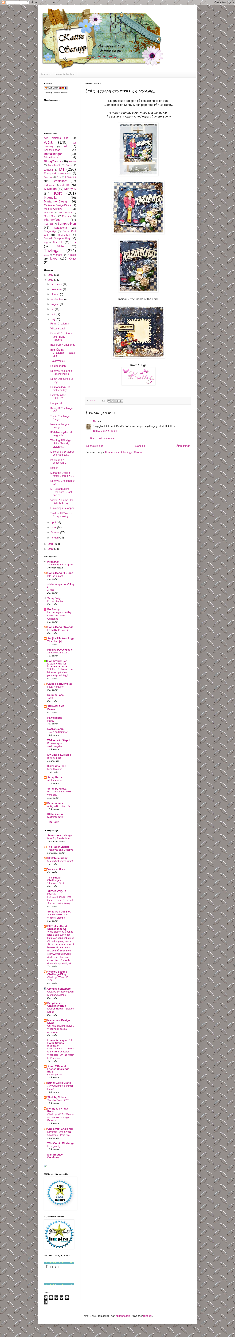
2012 (51, 279)
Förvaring (70, 177)
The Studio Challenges (54, 879)
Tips (73, 242)
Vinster (72, 254)
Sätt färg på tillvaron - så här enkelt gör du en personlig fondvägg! (60, 672)
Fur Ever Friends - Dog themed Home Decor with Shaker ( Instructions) (60, 900)
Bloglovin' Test (54, 757)
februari (55, 532)
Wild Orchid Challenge (60, 1143)
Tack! (50, 698)
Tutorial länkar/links (65, 74)
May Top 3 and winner (58, 838)
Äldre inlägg (183, 446)
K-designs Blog (56, 766)
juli (53, 309)
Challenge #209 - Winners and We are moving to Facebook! (60, 1117)
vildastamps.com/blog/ (60, 585)
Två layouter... (58, 361)
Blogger (147, 1316)
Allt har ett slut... (55, 780)
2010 (51, 548)
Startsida (45, 74)
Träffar (60, 246)
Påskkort (48, 224)
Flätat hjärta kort (55, 686)
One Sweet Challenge (60, 1128)
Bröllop (72, 161)
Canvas (48, 169)
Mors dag (67, 216)
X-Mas (50, 589)
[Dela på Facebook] (118, 401)
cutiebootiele (123, 1316)
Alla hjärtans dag (56, 138)
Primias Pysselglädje (60, 649)
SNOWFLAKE (55, 706)
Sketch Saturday (57, 858)
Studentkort (64, 235)
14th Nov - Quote (56, 883)
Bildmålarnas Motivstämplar (55, 815)
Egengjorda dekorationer (58, 173)
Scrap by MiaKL (57, 788)
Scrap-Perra (54, 777)
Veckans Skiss (56, 869)
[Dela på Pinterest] (121, 401)
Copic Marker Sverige (60, 627)
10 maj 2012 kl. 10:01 (105, 431)
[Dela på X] (115, 401)
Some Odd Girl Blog (59, 911)
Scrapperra (60, 227)
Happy (50, 720)
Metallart (48, 212)
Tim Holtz (58, 242)
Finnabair (53, 561)
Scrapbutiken (67, 223)
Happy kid (56, 403)
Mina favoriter (54, 769)
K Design (50, 188)
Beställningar (53, 154)
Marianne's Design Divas (58, 1021)
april (53, 522)
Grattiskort (59, 181)
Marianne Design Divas (57, 205)
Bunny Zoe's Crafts (59, 1082)
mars (54, 527)
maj (53, 319)
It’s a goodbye (54, 1146)
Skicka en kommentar (102, 438)
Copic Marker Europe (60, 573)
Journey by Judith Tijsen (60, 564)
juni (53, 314)
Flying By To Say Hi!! (58, 630)
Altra (48, 142)
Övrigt (72, 258)
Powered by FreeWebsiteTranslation (56, 92)
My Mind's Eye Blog (59, 754)
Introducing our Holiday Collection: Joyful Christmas (59, 615)
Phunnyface (52, 219)
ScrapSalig (54, 598)
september (57, 299)
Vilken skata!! (58, 328)
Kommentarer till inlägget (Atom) (123, 452)
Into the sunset (55, 576)
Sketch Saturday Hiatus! (60, 861)
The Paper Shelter (58, 846)
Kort (58, 193)
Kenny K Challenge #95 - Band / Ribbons (61, 336)
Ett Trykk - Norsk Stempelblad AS (57, 927)
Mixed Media (50, 216)
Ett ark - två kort (55, 601)
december (57, 284)
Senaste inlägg (94, 446)
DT (62, 169)
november (57, 289)
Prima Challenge (60, 323)
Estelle (54, 468)
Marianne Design (56, 201)
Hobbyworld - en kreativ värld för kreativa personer (58, 664)
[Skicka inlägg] (103, 400)
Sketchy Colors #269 (58, 1100)
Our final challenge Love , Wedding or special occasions (60, 1029)
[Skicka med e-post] (109, 401)
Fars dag (48, 177)
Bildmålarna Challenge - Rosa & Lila (62, 352)
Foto (59, 177)
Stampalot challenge (59, 835)
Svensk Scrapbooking (57, 238)
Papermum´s (55, 803)
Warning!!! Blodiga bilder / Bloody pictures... (60, 443)
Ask (65, 146)
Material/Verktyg (53, 208)
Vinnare (57, 254)
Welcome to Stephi (58, 740)
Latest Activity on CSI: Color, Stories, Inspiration (60, 1043)
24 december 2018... (58, 652)
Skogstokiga (50, 231)
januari (55, 537)
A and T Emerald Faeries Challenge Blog (58, 1069)
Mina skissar (65, 212)
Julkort (64, 184)
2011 (51, 543)
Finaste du (52, 709)
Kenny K (70, 188)
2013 (51, 274)
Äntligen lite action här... (59, 806)
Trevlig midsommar (57, 732)
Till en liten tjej (54, 641)
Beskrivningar (52, 150)
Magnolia (50, 197)
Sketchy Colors (56, 1097)
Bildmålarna (51, 157)
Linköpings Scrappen (62, 508)
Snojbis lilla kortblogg (60, 638)
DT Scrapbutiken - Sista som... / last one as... (61, 492)
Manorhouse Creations (55, 1156)
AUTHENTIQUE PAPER (56, 892)
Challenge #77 (54, 1074)
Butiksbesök (54, 165)
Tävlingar (52, 250)
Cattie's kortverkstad (59, 683)
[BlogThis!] (112, 401)
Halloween (49, 185)
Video (46, 255)
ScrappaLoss (55, 695)
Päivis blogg (54, 717)
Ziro (95, 421)
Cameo (69, 165)
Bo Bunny (53, 609)
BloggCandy (52, 161)
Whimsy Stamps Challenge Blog (57, 973)
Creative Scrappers (59, 988)
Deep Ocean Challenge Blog (56, 1004)
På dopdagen (58, 366)
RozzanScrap (55, 729)
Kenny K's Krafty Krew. (57, 1110)
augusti (55, 304)
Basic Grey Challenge (62, 344)
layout (54, 258)
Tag (46, 242)
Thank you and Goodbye (60, 849)
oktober (55, 294)
